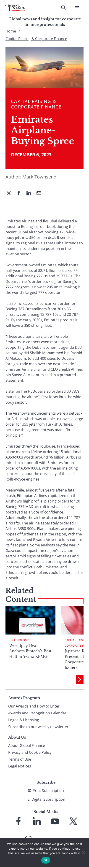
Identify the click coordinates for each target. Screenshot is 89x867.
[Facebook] (21, 193)
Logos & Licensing (23, 719)
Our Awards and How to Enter (34, 706)
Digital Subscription (48, 799)
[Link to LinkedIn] (37, 821)
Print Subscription (48, 790)
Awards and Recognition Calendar (37, 713)
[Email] (41, 193)
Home (10, 31)
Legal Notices (19, 766)
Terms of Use (19, 759)
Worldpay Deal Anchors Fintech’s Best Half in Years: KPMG (30, 651)
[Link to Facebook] (18, 821)
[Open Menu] (77, 8)
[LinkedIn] (31, 193)
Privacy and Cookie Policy (30, 752)
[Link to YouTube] (55, 821)
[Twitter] (10, 193)
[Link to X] (73, 821)
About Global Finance (26, 745)
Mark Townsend (39, 177)
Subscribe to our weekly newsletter (38, 726)
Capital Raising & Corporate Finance (36, 38)
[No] (83, 852)
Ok (46, 860)
